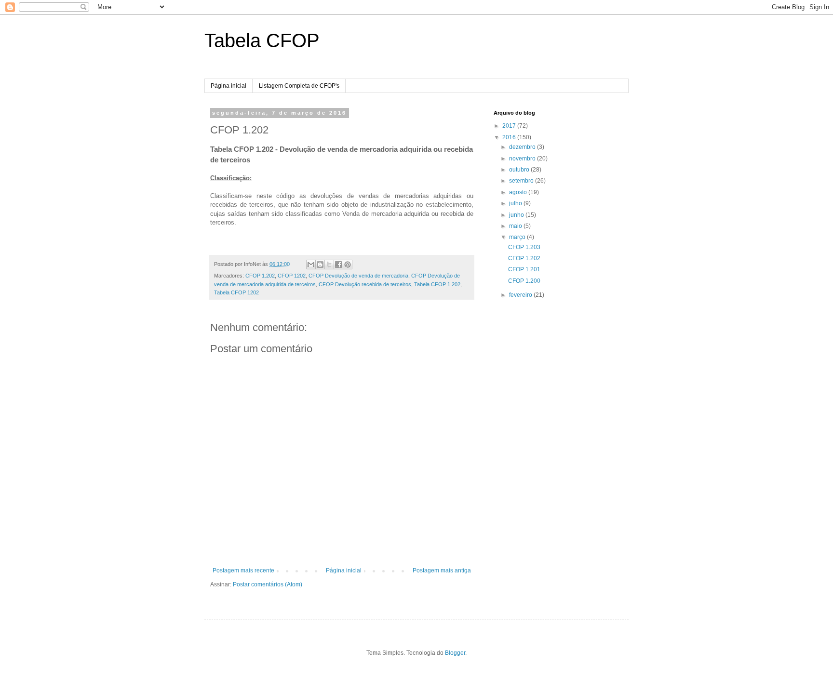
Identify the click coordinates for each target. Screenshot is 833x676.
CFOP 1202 (292, 275)
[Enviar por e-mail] (311, 264)
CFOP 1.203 (524, 247)
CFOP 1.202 (260, 275)
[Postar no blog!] (320, 264)
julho (516, 203)
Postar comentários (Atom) (267, 584)
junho (517, 215)
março (518, 237)
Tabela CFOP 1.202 (437, 284)
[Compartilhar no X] (329, 264)
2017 (509, 125)
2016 (509, 137)
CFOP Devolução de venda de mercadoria (358, 275)
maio (516, 226)
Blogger (455, 652)
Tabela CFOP (262, 40)
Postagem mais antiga (442, 570)
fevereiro (521, 295)
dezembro (523, 147)
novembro (523, 158)
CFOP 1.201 (524, 269)
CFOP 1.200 (524, 281)
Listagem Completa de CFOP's (299, 85)
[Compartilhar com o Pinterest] (347, 264)
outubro (520, 169)
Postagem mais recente (243, 570)
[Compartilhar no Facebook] (338, 264)
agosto (518, 192)
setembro (522, 180)
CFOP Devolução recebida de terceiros (365, 284)
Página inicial (228, 85)
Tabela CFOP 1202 (236, 292)
